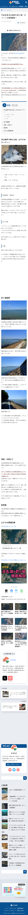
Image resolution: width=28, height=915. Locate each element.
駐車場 (5, 127)
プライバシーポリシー (10, 910)
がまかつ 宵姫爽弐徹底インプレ (17, 791)
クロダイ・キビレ (10, 114)
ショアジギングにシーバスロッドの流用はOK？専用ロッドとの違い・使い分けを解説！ (17, 838)
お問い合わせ (20, 910)
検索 (25, 778)
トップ (6, 908)
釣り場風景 (7, 122)
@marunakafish (18, 53)
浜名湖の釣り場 (21, 599)
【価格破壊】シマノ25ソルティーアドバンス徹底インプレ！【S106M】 (17, 799)
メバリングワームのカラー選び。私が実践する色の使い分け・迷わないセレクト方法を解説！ (13, 829)
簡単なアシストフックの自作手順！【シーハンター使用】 (17, 813)
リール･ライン (4, 6)
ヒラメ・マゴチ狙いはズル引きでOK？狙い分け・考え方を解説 (17, 856)
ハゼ (7, 118)
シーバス (8, 116)
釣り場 (10, 596)
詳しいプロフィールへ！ (13, 764)
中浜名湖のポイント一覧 (9, 526)
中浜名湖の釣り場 (11, 599)
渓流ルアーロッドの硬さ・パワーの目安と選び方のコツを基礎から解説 (17, 847)
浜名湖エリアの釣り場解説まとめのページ (14, 560)
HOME (15, 905)
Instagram (10, 681)
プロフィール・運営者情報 (16, 908)
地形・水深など (8, 125)
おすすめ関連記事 (8, 130)
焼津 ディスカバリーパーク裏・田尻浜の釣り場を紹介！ (17, 820)
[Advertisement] (14, 278)
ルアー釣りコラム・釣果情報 (16, 6)
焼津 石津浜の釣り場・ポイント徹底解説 (17, 806)
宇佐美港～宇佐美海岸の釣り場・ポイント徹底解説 (17, 864)
